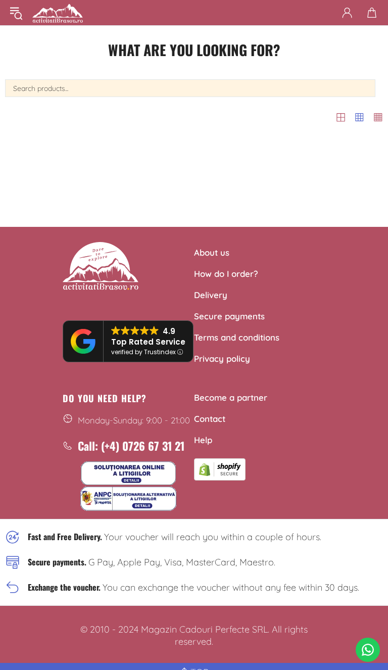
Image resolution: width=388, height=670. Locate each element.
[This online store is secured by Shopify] (220, 467)
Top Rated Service (148, 342)
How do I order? (226, 273)
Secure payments (229, 316)
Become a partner (230, 397)
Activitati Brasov (57, 13)
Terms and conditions (236, 337)
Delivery (210, 295)
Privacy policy (222, 358)
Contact (209, 418)
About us (211, 252)
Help (203, 440)
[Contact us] (368, 650)
